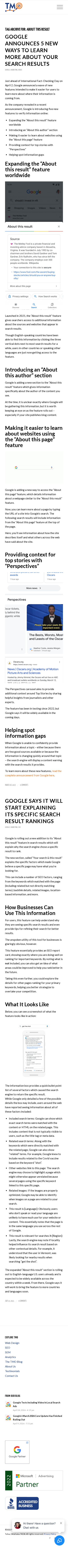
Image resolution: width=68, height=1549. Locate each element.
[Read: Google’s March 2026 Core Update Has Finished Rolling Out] (8, 1418)
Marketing (14, 70)
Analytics (10, 1357)
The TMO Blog (13, 1361)
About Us (10, 1366)
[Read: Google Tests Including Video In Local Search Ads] (8, 1404)
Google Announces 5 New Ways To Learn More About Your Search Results (31, 50)
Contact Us (11, 1375)
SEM (7, 1352)
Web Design (12, 1342)
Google (7, 70)
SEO (19, 827)
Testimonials (12, 1371)
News (20, 70)
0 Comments (24, 785)
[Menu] (58, 7)
